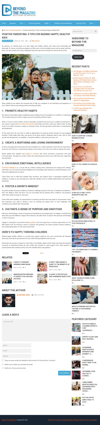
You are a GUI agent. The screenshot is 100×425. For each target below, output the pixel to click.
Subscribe (78, 57)
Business (13, 23)
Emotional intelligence (9, 168)
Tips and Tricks (81, 23)
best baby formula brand (27, 124)
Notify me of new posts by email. (15, 368)
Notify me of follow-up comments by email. (19, 364)
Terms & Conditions (90, 420)
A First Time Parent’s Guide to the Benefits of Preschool (59, 264)
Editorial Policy (68, 420)
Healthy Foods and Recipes (63, 23)
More (91, 23)
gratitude (33, 222)
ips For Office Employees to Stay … (88, 400)
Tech (21, 23)
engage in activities (32, 154)
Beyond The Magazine (9, 420)
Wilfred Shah (36, 41)
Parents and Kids (7, 41)
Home (4, 23)
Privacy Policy (78, 420)
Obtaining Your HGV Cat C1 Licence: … (88, 373)
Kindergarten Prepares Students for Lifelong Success (23, 276)
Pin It (42, 253)
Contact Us (59, 420)
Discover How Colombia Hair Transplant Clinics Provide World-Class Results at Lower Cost (84, 89)
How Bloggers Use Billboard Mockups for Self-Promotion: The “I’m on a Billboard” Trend (85, 73)
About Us (51, 420)
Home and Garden (34, 23)
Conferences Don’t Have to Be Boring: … (89, 363)
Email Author (39, 295)
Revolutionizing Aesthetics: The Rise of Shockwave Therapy (84, 309)
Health (46, 23)
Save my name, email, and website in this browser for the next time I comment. (30, 360)
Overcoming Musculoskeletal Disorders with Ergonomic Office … (89, 386)
